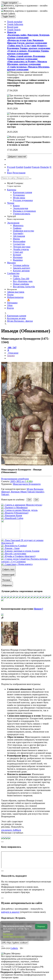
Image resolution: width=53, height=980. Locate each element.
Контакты (30, 969)
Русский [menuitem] (11, 167)
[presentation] (29, 358)
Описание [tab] (13, 353)
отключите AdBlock (11, 830)
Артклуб (15, 217)
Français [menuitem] (36, 167)
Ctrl (29, 500)
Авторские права (9, 977)
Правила (26, 972)
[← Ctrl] (12, 518)
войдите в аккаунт (10, 912)
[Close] (30, 178)
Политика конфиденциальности (30, 975)
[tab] (11, 347)
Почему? (38, 609)
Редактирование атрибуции (15, 478)
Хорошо (41, 926)
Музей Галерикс (15, 184)
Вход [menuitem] (9, 172)
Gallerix (14, 948)
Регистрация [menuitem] (19, 172)
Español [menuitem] (27, 167)
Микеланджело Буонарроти (27, 484)
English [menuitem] (19, 167)
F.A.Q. (13, 969)
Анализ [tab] (11, 355)
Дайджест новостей (17, 157)
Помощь (5, 969)
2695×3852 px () (21, 481)
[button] (14, 21)
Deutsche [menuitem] (44, 167)
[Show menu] (20, 3)
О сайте (21, 969)
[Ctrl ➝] (26, 543)
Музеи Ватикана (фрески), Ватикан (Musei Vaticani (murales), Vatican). (23, 492)
